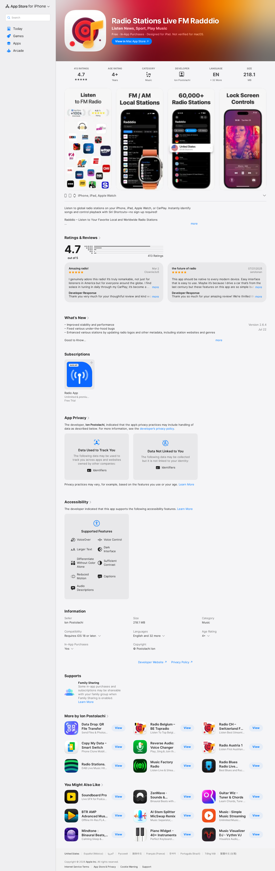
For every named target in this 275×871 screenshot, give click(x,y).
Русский (123, 854)
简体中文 (137, 854)
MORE (155, 287)
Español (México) (93, 854)
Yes (66, 648)
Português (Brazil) (190, 854)
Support (146, 867)
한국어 (173, 854)
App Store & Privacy (105, 867)
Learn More (186, 484)
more (194, 223)
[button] (28, 29)
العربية (111, 854)
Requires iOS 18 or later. (80, 635)
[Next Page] (271, 139)
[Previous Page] (60, 139)
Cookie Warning (129, 867)
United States (71, 854)
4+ (204, 635)
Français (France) (155, 854)
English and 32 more (147, 635)
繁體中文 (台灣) (228, 854)
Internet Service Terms (76, 867)
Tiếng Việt (210, 854)
